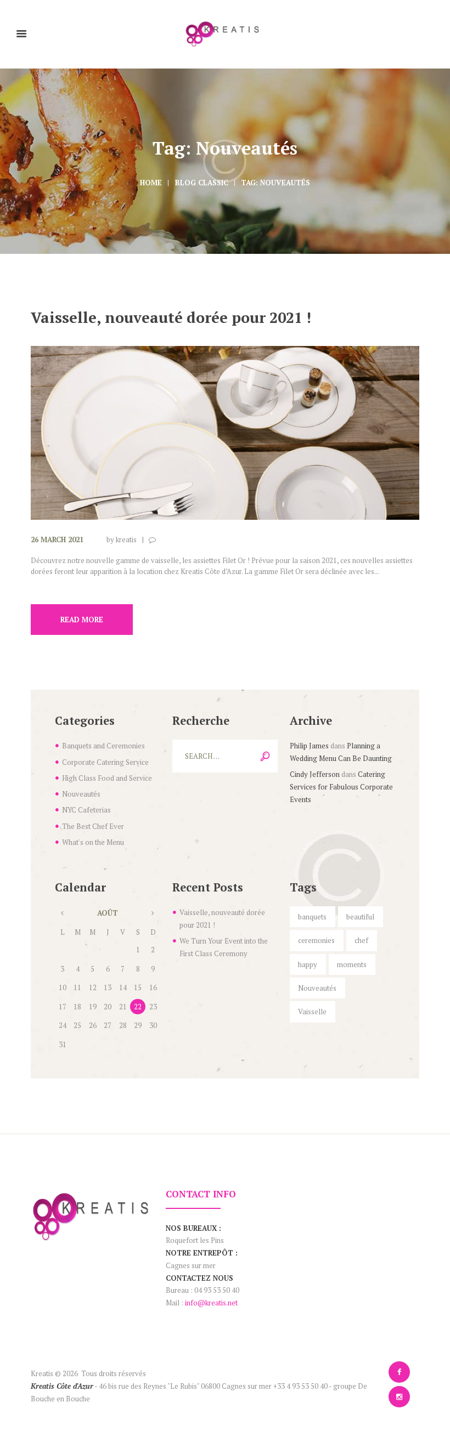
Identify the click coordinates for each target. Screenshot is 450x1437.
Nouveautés (81, 794)
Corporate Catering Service (105, 762)
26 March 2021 (57, 539)
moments (352, 964)
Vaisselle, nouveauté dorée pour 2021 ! (171, 317)
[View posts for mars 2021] (62, 912)
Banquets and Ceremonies (103, 746)
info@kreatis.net (211, 1303)
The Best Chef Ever (93, 826)
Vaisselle (312, 1011)
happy (307, 964)
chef (361, 940)
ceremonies (316, 940)
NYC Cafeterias (86, 810)
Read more (81, 619)
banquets (312, 917)
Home (151, 183)
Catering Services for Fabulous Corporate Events (341, 786)
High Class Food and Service (107, 778)
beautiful (360, 917)
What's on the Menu (93, 842)
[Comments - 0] (154, 540)
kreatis (126, 539)
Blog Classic (201, 183)
